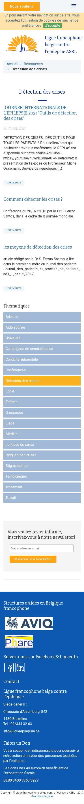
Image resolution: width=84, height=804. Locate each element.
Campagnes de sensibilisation (29, 349)
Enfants (11, 402)
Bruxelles (13, 338)
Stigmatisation (17, 466)
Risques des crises (21, 455)
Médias (11, 434)
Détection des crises (22, 381)
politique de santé (20, 444)
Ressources (33, 64)
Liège (10, 423)
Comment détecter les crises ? (32, 199)
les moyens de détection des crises (37, 247)
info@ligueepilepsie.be (21, 731)
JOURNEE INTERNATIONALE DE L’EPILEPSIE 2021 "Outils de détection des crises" (40, 113)
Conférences (16, 370)
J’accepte (52, 25)
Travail (11, 498)
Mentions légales (43, 796)
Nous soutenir (22, 6)
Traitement (14, 487)
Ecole (10, 391)
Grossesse (14, 412)
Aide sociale (15, 327)
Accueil (12, 64)
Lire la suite (14, 182)
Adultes (12, 317)
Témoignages (16, 476)
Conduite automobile (22, 359)
